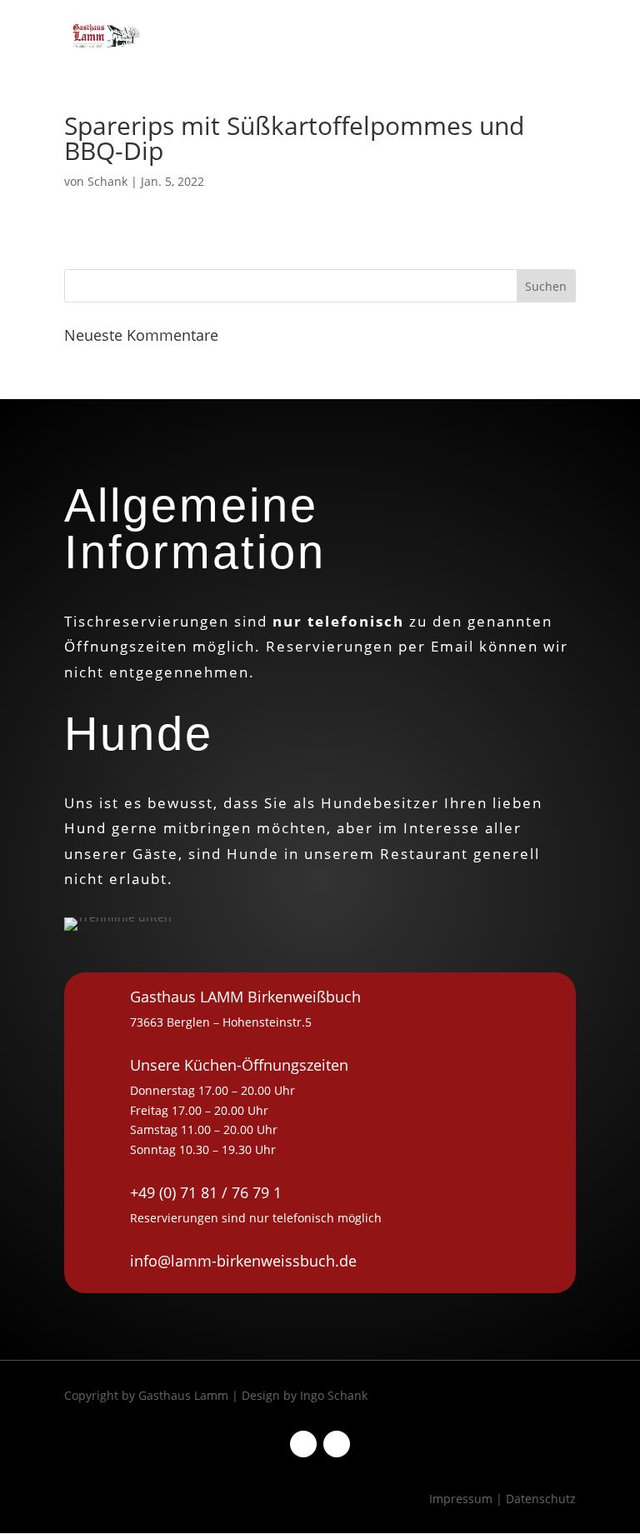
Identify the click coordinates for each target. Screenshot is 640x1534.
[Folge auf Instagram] (336, 1444)
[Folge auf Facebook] (303, 1444)
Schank (108, 181)
